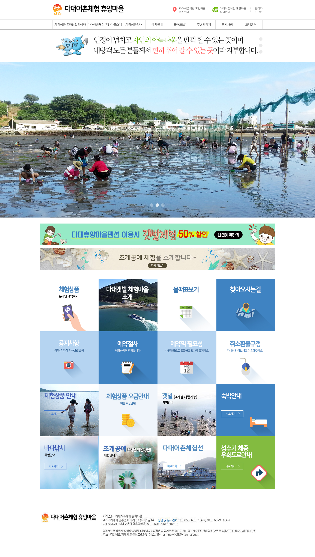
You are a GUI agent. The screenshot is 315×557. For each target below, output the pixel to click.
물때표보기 (181, 24)
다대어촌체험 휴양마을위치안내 (192, 10)
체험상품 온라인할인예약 (70, 24)
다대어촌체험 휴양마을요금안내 (233, 10)
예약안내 (157, 24)
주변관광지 (204, 24)
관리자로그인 (258, 10)
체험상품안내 (133, 24)
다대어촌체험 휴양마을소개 (105, 24)
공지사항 (227, 24)
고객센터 (250, 24)
